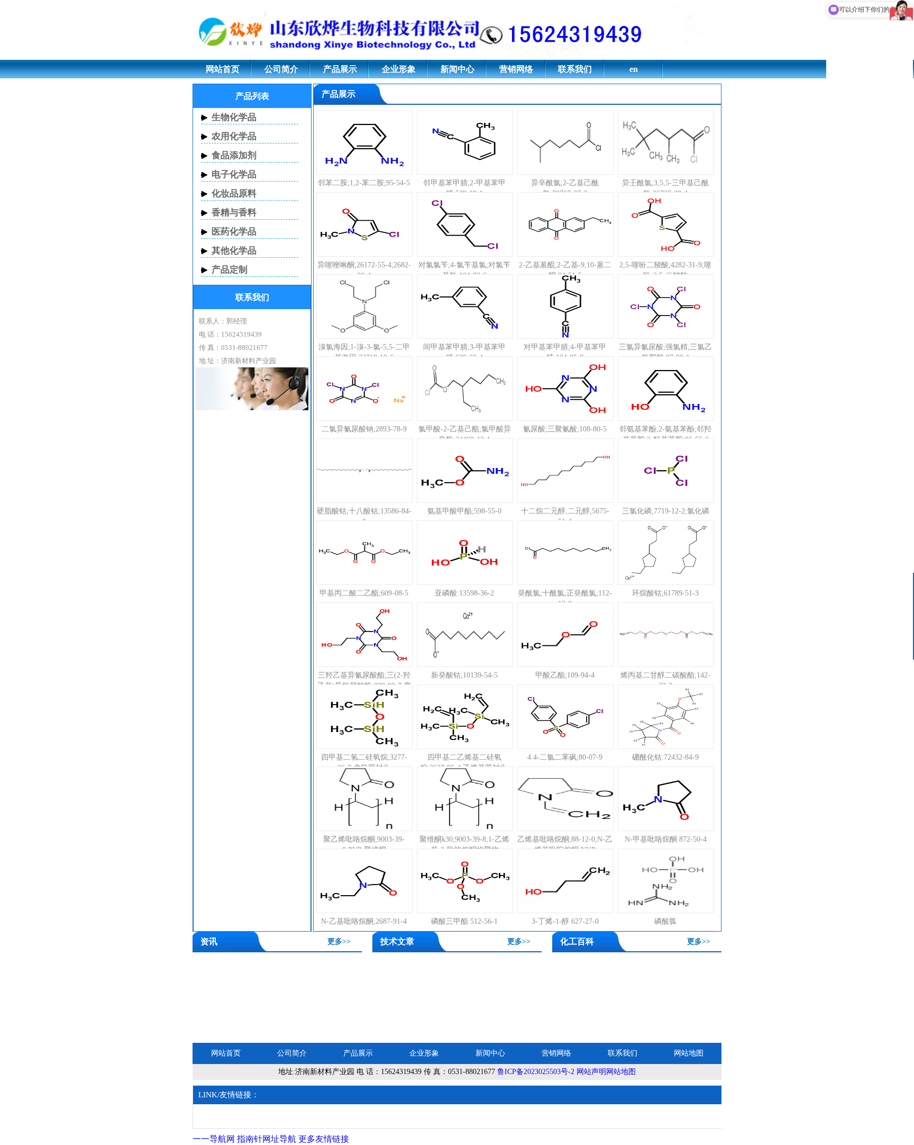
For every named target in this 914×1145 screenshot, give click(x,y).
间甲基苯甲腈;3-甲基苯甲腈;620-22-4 (464, 352)
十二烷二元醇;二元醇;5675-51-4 (565, 516)
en (633, 69)
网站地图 (688, 1053)
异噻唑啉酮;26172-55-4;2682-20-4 (364, 270)
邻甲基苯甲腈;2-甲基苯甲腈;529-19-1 (464, 188)
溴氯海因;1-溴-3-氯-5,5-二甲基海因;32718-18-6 (364, 352)
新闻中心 (457, 69)
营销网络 (516, 69)
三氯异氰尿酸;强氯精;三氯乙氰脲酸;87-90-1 (665, 352)
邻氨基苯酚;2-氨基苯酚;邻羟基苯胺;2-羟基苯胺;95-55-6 (665, 434)
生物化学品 (234, 117)
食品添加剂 (234, 155)
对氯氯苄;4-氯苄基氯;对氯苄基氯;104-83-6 (464, 270)
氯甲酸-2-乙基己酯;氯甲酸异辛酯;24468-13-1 (464, 434)
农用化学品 (234, 136)
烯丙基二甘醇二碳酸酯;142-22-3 (665, 680)
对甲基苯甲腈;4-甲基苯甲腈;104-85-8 (565, 352)
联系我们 (575, 69)
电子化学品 (234, 174)
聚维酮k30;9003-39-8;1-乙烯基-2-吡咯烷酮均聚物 (464, 844)
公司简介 (281, 69)
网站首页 (223, 69)
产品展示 (340, 69)
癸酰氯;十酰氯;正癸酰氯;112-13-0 (565, 598)
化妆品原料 (234, 193)
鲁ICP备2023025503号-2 (535, 1072)
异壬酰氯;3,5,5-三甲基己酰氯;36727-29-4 (665, 188)
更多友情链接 (323, 1138)
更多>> (339, 941)
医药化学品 (234, 232)
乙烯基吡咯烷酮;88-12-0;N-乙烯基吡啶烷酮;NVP (565, 844)
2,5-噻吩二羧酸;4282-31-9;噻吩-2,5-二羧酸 (665, 270)
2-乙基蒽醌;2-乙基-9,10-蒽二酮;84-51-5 (565, 270)
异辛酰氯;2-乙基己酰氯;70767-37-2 (565, 188)
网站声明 (591, 1072)
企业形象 (399, 69)
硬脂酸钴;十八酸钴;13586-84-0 (364, 516)
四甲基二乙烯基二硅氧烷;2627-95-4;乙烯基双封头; (464, 762)
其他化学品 (234, 251)
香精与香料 (234, 213)
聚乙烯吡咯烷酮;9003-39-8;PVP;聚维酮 (364, 844)
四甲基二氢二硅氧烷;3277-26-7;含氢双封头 (364, 762)
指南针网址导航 (266, 1138)
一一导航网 (214, 1138)
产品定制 (230, 270)
